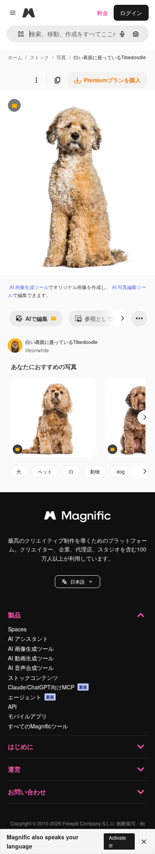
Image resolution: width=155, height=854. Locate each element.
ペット (45, 471)
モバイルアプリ (27, 716)
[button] (77, 581)
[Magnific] (77, 517)
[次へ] (122, 318)
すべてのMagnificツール (38, 726)
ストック (39, 57)
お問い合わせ (27, 791)
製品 (14, 614)
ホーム (15, 57)
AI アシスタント (28, 638)
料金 (102, 13)
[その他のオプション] (36, 80)
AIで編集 (31, 320)
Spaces (17, 629)
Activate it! (117, 841)
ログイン (131, 13)
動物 (95, 471)
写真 (61, 57)
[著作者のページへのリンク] (15, 346)
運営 (14, 769)
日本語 (77, 581)
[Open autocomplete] (18, 34)
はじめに (20, 746)
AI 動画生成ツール (31, 658)
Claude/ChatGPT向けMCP (47, 687)
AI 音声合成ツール (31, 668)
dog (120, 471)
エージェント (31, 697)
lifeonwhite (37, 350)
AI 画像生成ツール (29, 286)
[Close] (144, 841)
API (12, 706)
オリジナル (55, 106)
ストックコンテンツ (33, 677)
